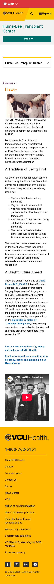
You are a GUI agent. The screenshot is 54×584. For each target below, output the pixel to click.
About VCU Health (14, 460)
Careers (9, 466)
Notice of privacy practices (19, 512)
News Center (12, 492)
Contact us (10, 479)
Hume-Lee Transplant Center (23, 29)
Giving (8, 486)
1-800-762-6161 (20, 449)
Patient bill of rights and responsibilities (18, 521)
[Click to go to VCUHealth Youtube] (35, 564)
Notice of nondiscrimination (20, 506)
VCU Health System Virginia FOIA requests (23, 544)
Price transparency (15, 552)
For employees (13, 473)
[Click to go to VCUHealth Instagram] (26, 564)
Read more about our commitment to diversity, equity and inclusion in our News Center (26, 360)
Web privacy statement (17, 529)
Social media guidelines (18, 535)
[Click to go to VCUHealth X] (17, 564)
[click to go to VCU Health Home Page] (13, 14)
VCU (7, 499)
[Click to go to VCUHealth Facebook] (7, 564)
